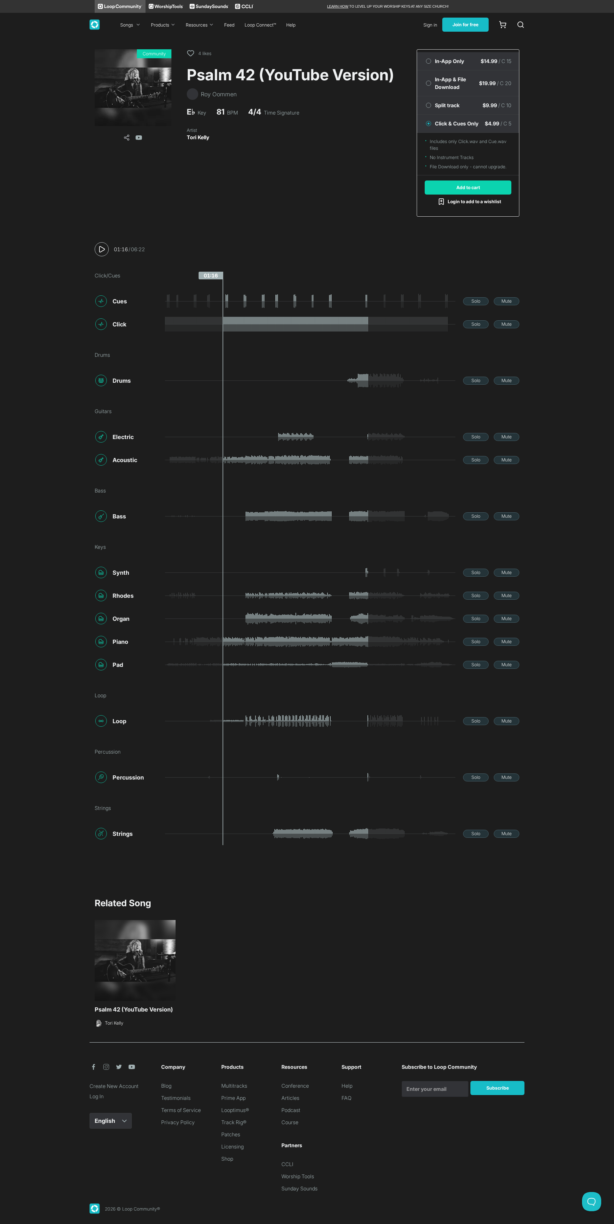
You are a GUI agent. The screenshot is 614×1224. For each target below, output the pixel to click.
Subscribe (497, 1088)
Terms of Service (181, 1110)
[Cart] (503, 24)
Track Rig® (234, 1122)
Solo (475, 301)
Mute (506, 301)
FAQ (346, 1098)
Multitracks (234, 1086)
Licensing (232, 1146)
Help (290, 25)
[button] (133, 88)
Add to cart (468, 187)
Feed (229, 25)
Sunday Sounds (299, 1188)
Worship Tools (297, 1176)
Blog (166, 1086)
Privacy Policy (178, 1122)
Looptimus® (235, 1110)
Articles (290, 1098)
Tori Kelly (198, 137)
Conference (295, 1086)
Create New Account (114, 1086)
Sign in (430, 25)
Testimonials (176, 1098)
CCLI (287, 1164)
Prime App (233, 1098)
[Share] (126, 137)
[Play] (102, 249)
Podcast (290, 1110)
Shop (227, 1159)
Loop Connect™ (260, 25)
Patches (230, 1134)
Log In (97, 1096)
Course (289, 1122)
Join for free (465, 24)
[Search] (520, 24)
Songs (126, 25)
